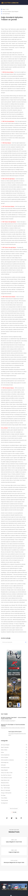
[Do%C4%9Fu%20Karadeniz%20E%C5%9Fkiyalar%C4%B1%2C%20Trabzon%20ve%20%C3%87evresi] (7, 818)
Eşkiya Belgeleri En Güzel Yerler (14, 842)
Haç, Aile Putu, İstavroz (6, 775)
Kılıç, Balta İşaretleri (5, 785)
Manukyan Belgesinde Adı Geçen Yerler (14, 862)
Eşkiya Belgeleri (15, 11)
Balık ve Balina (4, 749)
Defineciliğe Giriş (4, 762)
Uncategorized (4, 803)
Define (2, 752)
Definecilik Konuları (5, 767)
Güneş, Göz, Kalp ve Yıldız (6, 772)
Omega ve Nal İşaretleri (6, 792)
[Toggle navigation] (26, 2)
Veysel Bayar (7, 13)
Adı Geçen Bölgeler (7, 11)
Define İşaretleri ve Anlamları (7, 760)
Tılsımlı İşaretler (4, 800)
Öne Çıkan (3, 795)
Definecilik (3, 765)
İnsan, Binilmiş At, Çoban (6, 777)
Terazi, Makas (4, 798)
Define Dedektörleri (5, 755)
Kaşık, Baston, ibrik (5, 780)
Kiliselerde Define (5, 782)
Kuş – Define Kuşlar (5, 787)
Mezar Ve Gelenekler (5, 790)
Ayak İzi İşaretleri (5, 747)
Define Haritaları (4, 757)
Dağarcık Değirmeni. (14, 852)
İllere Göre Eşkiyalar (14, 808)
